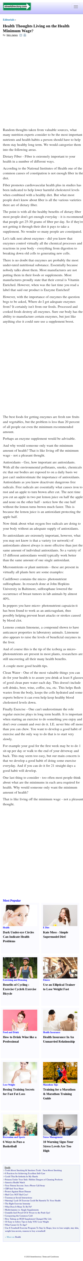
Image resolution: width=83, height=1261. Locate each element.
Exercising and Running (15, 980)
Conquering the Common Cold (19, 1216)
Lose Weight (9, 1084)
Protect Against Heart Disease (18, 1191)
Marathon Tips (50, 1084)
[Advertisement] (41, 82)
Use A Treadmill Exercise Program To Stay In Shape (28, 1228)
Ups (47, 1212)
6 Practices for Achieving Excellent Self (22, 1173)
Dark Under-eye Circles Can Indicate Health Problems (18, 937)
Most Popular (12, 900)
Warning (9, 1200)
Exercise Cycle (12, 989)
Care (43, 1173)
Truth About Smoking (15, 1170)
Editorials (8, 19)
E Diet (46, 927)
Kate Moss (50, 932)
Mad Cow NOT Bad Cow (16, 1194)
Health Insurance (51, 1032)
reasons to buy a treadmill (33, 1231)
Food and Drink (11, 1032)
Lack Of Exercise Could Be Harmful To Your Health (37, 1200)
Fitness (46, 980)
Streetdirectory (35, 1257)
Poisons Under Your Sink (16, 1179)
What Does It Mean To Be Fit (18, 1207)
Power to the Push (37, 1212)
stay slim (74, 1228)
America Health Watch (15, 1182)
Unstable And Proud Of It (16, 1212)
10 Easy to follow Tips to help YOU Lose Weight (27, 1222)
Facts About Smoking (52, 1170)
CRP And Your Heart (14, 1188)
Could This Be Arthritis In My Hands (21, 1176)
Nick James (12, 35)
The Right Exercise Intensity (17, 1203)
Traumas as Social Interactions (18, 1197)
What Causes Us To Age (15, 1225)
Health (6, 927)
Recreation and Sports (14, 1137)
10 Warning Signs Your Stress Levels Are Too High (58, 1146)
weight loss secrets (13, 1231)
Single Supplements (30, 1210)
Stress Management (53, 1137)
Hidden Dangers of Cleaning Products (46, 1179)
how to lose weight (61, 1228)
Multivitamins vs (12, 1210)
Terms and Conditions (50, 1257)
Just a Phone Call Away (35, 1185)
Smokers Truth (34, 1170)
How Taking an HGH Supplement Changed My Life (28, 1219)
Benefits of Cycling (15, 984)
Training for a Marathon (59, 1089)
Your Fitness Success (14, 1185)
